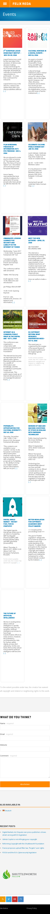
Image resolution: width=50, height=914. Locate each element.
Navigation (5, 3)
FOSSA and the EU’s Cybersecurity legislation (19, 852)
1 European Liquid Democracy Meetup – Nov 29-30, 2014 (12, 53)
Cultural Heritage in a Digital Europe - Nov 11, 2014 (37, 53)
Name (7, 723)
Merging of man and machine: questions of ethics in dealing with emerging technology (37, 430)
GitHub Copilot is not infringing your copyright (19, 839)
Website (3, 745)
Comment (8, 755)
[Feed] (3, 899)
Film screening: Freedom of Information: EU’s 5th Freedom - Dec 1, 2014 (12, 149)
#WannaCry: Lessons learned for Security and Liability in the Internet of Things (12, 242)
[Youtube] (15, 899)
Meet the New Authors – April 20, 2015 (36, 240)
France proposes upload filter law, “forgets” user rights (23, 848)
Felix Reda (22, 3)
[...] (4, 91)
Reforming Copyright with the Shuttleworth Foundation (23, 844)
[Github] (20, 899)
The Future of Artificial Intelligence (9, 615)
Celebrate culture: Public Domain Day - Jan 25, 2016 (36, 147)
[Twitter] (9, 899)
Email (6, 734)
